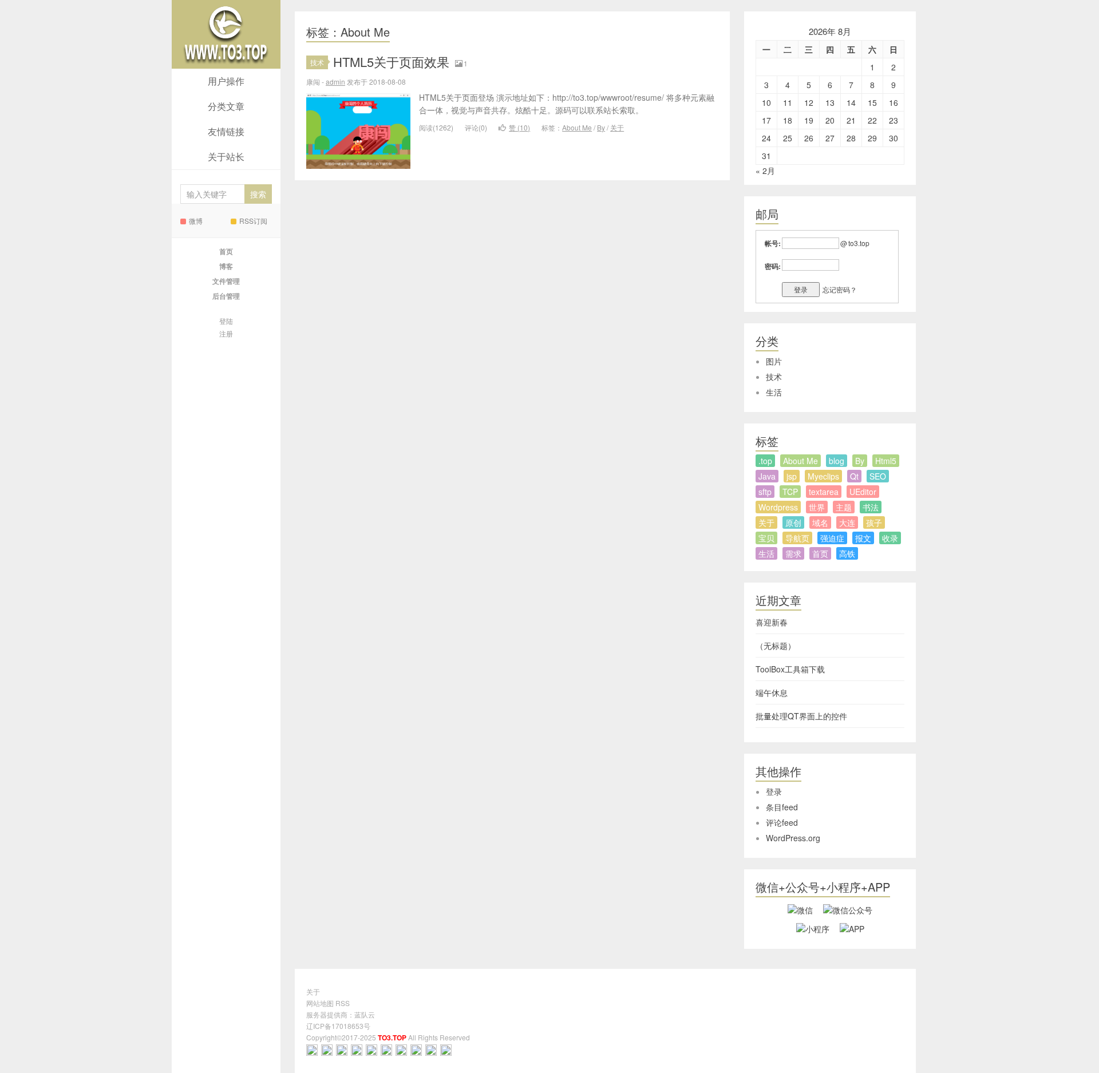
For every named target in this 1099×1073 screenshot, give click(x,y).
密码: (773, 266)
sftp (765, 491)
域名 (820, 522)
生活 (774, 392)
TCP (790, 491)
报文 (863, 538)
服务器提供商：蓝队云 (340, 1014)
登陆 (226, 321)
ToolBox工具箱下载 (790, 669)
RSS (342, 1003)
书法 (871, 507)
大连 (847, 522)
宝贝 (766, 538)
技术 (317, 62)
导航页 (797, 538)
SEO (877, 476)
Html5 (885, 460)
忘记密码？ (840, 289)
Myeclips (823, 476)
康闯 (226, 34)
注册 (226, 333)
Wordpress (778, 507)
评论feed (782, 822)
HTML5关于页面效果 (391, 61)
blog (836, 460)
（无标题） (776, 645)
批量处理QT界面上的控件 (801, 716)
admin (335, 81)
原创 (793, 522)
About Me (577, 127)
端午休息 (772, 692)
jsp (791, 476)
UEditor (862, 491)
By (601, 127)
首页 (820, 553)
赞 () (519, 127)
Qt (854, 476)
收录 (890, 538)
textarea (824, 491)
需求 (793, 553)
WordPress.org (793, 838)
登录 (774, 791)
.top (765, 460)
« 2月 (765, 170)
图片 (774, 361)
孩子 (874, 522)
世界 (817, 507)
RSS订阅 (253, 220)
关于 (617, 127)
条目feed (782, 807)
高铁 (847, 553)
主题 (844, 507)
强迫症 (832, 538)
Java (767, 476)
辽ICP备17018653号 (338, 1026)
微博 (196, 220)
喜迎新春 (772, 622)
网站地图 (320, 1003)
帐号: (773, 243)
